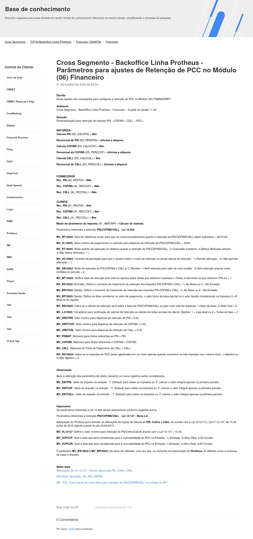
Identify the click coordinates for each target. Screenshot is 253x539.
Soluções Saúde (16, 293)
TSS (9, 329)
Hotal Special (14, 185)
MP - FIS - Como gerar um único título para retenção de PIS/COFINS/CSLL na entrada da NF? (112, 482)
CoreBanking (14, 113)
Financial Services (17, 137)
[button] (83, 507)
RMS (9, 257)
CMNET (11, 89)
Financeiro (112, 42)
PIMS (10, 221)
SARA (10, 269)
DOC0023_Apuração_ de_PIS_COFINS (79, 476)
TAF (9, 305)
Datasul (11, 125)
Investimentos (15, 197)
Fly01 (10, 161)
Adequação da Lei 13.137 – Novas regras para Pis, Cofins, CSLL (94, 470)
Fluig (10, 149)
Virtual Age (13, 341)
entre (72, 529)
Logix (10, 209)
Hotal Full (12, 173)
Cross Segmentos (15, 42)
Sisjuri (10, 281)
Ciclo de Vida (14, 77)
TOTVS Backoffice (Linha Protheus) (50, 42)
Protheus (12, 233)
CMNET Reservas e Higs (20, 101)
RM (8, 245)
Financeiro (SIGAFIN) (88, 42)
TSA (9, 317)
